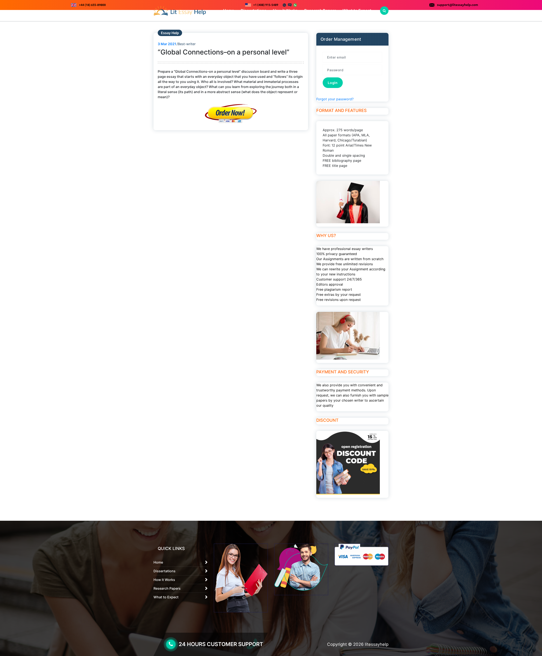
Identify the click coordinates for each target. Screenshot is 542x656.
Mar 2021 (167, 44)
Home (228, 10)
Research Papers (320, 10)
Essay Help (170, 33)
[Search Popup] (384, 10)
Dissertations (254, 10)
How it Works (285, 10)
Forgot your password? (335, 99)
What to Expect (357, 10)
